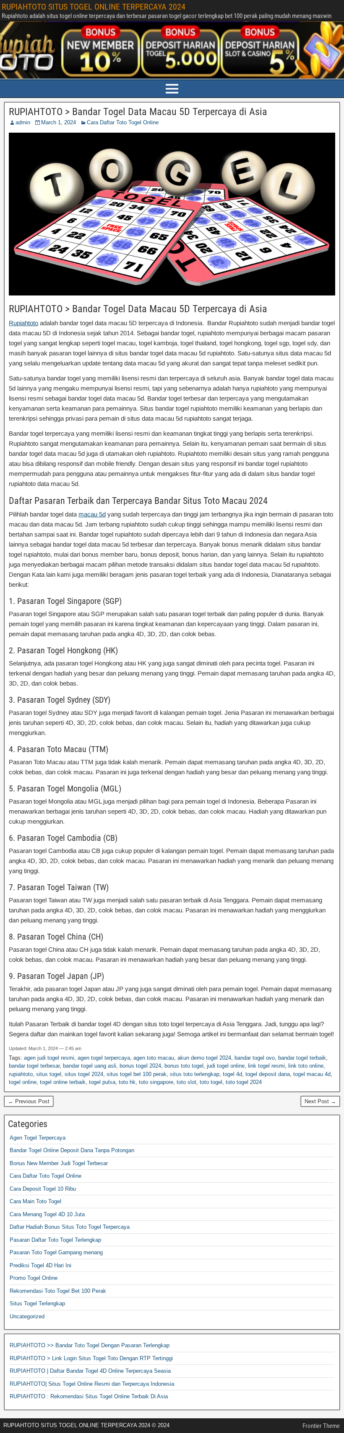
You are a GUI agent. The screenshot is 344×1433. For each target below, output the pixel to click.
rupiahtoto (21, 1074)
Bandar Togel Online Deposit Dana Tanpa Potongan (72, 1150)
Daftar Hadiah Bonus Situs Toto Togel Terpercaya (70, 1227)
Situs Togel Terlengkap (37, 1303)
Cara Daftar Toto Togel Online (123, 122)
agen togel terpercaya (104, 1058)
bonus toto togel (183, 1066)
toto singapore (156, 1082)
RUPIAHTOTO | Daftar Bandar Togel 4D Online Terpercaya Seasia (90, 1371)
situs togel (48, 1074)
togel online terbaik (63, 1082)
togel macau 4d (312, 1074)
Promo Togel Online (33, 1278)
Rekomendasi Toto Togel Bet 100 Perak (58, 1291)
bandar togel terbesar (34, 1066)
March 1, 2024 (58, 122)
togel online (22, 1082)
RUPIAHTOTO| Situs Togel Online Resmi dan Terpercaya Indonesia (92, 1384)
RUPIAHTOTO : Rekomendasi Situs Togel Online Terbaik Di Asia (89, 1396)
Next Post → (320, 1101)
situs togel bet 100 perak (137, 1074)
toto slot (186, 1082)
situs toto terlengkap (194, 1074)
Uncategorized (27, 1316)
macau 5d (92, 514)
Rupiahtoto (23, 322)
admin (23, 122)
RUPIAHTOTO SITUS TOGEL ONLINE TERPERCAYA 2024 (93, 7)
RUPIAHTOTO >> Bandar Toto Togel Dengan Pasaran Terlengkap (89, 1345)
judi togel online (226, 1066)
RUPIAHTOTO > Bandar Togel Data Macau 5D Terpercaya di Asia (138, 112)
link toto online (305, 1066)
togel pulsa (102, 1082)
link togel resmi (266, 1066)
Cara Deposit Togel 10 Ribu (43, 1189)
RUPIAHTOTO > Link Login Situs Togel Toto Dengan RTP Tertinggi (91, 1358)
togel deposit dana (267, 1074)
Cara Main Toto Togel (35, 1201)
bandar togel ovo (255, 1058)
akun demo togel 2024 (204, 1058)
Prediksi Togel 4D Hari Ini (40, 1265)
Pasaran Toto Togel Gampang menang (56, 1252)
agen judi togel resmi (49, 1058)
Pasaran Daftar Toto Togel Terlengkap (55, 1240)
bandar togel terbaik (302, 1058)
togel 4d (232, 1074)
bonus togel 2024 (140, 1066)
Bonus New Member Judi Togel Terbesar (59, 1163)
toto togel (211, 1082)
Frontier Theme (321, 1426)
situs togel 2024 (84, 1074)
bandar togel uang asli (89, 1066)
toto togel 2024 (244, 1082)
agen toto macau (153, 1058)
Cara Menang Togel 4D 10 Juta (47, 1214)
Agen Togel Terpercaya (37, 1138)
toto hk (127, 1082)
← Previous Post (29, 1101)
